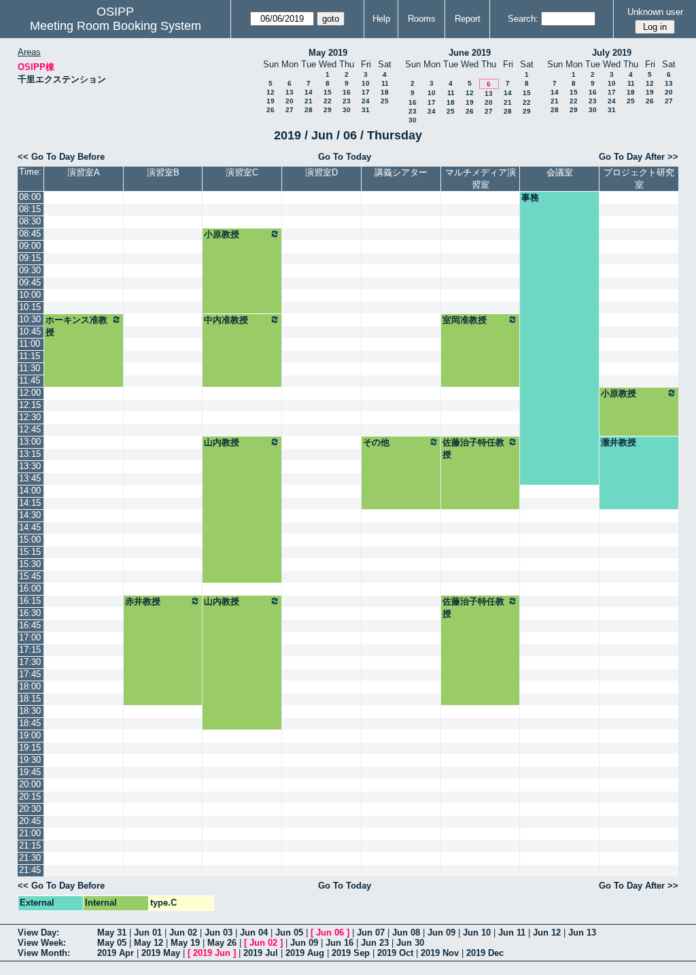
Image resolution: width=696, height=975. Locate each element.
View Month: (44, 953)
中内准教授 (226, 320)
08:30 (30, 221)
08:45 (30, 233)
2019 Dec (485, 953)
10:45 (30, 331)
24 (366, 101)
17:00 (30, 637)
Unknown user (655, 12)
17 (366, 92)
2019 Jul (260, 953)
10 (366, 83)
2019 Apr (115, 953)
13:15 (30, 454)
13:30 (30, 466)
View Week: (42, 943)
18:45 (30, 723)
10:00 (30, 295)
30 (347, 110)
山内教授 (221, 442)
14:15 (30, 503)
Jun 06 (330, 932)
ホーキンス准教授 (76, 326)
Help (381, 19)
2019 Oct (395, 953)
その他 (376, 442)
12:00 (30, 393)
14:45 (30, 527)
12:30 (30, 417)
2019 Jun (211, 953)
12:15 (30, 405)
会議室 (559, 172)
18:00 (30, 686)
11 (385, 83)
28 (308, 110)
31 (366, 110)
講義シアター (401, 172)
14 (308, 92)
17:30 (30, 662)
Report (468, 19)
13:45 (30, 478)
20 (289, 101)
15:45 (30, 576)
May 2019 (328, 53)
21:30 (30, 858)
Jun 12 (547, 932)
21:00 (30, 833)
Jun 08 (406, 932)
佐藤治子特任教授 (473, 448)
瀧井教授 (618, 442)
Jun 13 (582, 932)
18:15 (30, 699)
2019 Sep (351, 953)
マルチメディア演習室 (480, 178)
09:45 (30, 282)
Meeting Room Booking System (115, 26)
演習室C (242, 172)
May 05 (111, 943)
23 (347, 101)
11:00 (29, 344)
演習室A (83, 172)
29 (328, 110)
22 (328, 101)
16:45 (30, 625)
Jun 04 (254, 932)
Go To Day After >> (638, 157)
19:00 (30, 735)
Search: (523, 19)
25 (385, 101)
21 (308, 101)
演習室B (163, 172)
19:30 (30, 760)
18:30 (30, 711)
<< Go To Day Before (61, 157)
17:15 (30, 650)
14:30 (30, 515)
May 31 (111, 932)
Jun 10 (477, 932)
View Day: (38, 932)
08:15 (30, 209)
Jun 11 (511, 932)
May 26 (222, 943)
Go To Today (344, 157)
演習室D (321, 172)
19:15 (30, 747)
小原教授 (221, 234)
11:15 (29, 356)
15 (328, 92)
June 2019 (470, 53)
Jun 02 (183, 932)
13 (289, 92)
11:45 (29, 380)
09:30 (30, 270)
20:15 (30, 796)
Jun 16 (339, 943)
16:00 (30, 588)
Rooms (422, 19)
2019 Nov (440, 953)
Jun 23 (375, 943)
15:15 (30, 552)
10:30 (30, 319)
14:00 (30, 490)
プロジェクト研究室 (639, 178)
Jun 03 (218, 932)
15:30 (30, 564)
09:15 (30, 258)
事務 (530, 197)
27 (289, 110)
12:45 (30, 429)
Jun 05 (289, 932)
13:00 (30, 442)
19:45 (30, 772)
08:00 (30, 197)
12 (270, 92)
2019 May (160, 953)
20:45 (30, 821)
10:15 (30, 307)
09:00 (30, 246)
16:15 (30, 601)
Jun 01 (148, 932)
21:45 (30, 870)
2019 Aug (304, 953)
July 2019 (611, 53)
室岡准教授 (464, 320)
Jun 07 (371, 932)
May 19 (185, 943)
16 (347, 92)
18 (385, 92)
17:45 (30, 674)
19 (270, 101)
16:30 (30, 613)
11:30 (29, 368)
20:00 (30, 784)
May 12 (148, 943)
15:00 (30, 539)
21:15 (30, 845)
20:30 (30, 809)
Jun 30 (410, 943)
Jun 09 (441, 932)
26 (270, 110)
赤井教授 (142, 601)
